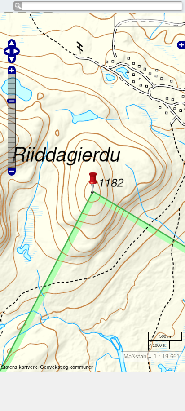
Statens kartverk (19, 367)
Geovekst (51, 367)
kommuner (81, 367)
